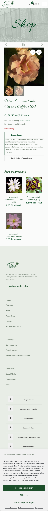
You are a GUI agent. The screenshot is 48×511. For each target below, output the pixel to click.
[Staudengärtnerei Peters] (8, 4)
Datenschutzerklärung (26, 508)
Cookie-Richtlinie (11, 508)
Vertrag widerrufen (19, 285)
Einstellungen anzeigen (24, 502)
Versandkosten (25, 120)
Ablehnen (24, 495)
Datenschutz (11, 379)
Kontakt (9, 321)
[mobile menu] (44, 4)
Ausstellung (10, 316)
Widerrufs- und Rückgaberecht (18, 355)
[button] (39, 52)
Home (8, 300)
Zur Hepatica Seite (13, 326)
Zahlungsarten (11, 345)
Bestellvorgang (12, 350)
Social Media (11, 374)
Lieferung (9, 340)
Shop (8, 311)
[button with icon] (10, 399)
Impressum (39, 508)
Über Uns (9, 305)
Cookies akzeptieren (24, 488)
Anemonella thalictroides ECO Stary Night (14, 199)
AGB (7, 384)
